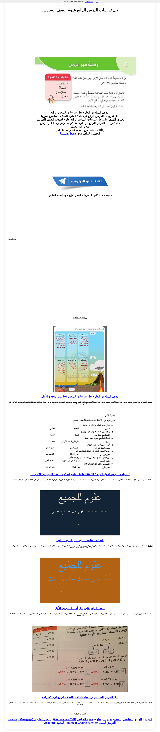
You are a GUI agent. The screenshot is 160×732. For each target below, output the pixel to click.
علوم (98, 719)
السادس (128, 719)
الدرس (148, 719)
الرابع (138, 719)
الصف (117, 719)
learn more (89, 2)
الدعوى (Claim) (55, 722)
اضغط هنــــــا (68, 133)
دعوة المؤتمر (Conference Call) (73, 719)
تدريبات (107, 719)
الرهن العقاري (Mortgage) (34, 719)
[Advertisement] (80, 37)
